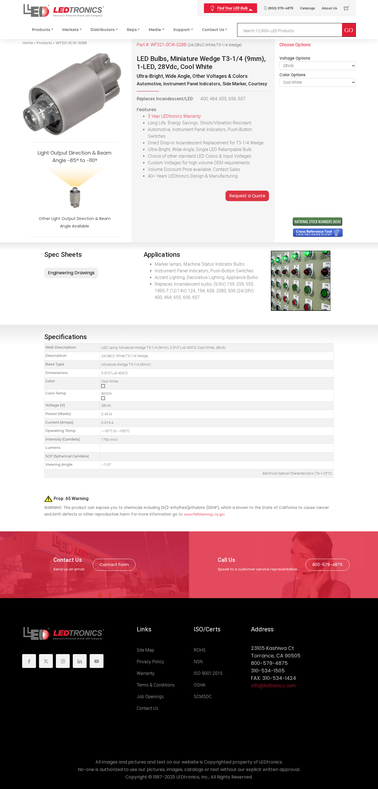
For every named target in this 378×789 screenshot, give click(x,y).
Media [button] (155, 30)
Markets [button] (70, 30)
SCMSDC (203, 696)
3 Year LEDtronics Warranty (174, 116)
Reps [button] (132, 30)
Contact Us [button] (213, 30)
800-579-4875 (327, 564)
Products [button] (41, 30)
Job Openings (150, 696)
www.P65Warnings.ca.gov (204, 514)
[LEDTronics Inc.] (63, 10)
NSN (198, 661)
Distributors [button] (102, 30)
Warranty (145, 673)
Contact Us (147, 708)
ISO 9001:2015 (208, 673)
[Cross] (230, 8)
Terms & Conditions (156, 685)
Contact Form (114, 564)
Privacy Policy (150, 661)
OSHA (199, 685)
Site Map (145, 650)
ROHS (200, 650)
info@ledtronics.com (273, 686)
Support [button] (181, 30)
